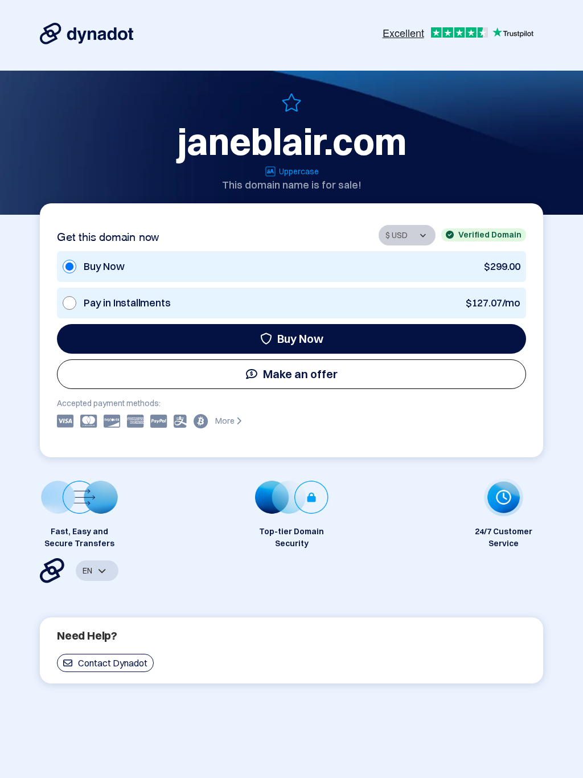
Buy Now (300, 338)
